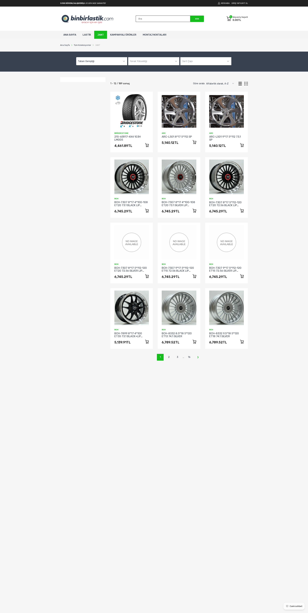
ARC (164, 133)
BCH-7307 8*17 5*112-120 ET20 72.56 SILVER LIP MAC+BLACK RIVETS (130, 270)
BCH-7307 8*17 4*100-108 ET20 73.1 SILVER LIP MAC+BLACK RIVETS (178, 205)
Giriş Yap (235, 3)
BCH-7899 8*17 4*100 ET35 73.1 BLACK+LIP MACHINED (128, 336)
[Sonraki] (197, 357)
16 (189, 357)
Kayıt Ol (244, 3)
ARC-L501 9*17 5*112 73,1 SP (225, 138)
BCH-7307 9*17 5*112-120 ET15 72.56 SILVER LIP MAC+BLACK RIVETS (225, 270)
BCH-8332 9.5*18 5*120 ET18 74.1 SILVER (224, 335)
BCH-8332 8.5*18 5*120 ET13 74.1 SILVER (177, 335)
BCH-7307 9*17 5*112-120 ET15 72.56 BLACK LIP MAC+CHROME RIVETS (178, 270)
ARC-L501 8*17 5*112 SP (177, 136)
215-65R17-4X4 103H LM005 (127, 138)
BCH (116, 198)
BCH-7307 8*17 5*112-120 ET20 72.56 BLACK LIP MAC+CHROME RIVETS (225, 205)
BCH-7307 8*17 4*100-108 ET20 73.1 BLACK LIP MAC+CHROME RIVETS (131, 205)
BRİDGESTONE (121, 133)
